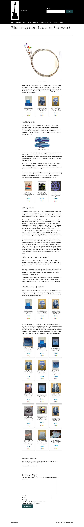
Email (24, 498)
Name (24, 495)
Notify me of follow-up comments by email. (34, 501)
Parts (26, 466)
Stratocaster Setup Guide (30, 248)
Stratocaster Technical (36, 462)
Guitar (23, 466)
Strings (30, 466)
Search (48, 8)
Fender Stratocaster (31, 87)
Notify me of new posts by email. (31, 503)
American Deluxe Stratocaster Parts (30, 461)
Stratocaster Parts (26, 462)
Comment (25, 479)
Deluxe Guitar (23, 10)
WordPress (70, 522)
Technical (34, 466)
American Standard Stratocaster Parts (48, 461)
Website (24, 499)
